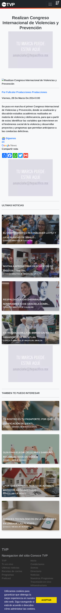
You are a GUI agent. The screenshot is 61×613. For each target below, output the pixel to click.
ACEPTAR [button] (46, 600)
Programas (8, 575)
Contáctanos (37, 564)
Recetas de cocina (12, 571)
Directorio (35, 571)
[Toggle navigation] (50, 4)
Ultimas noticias (10, 567)
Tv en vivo (7, 564)
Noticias (35, 575)
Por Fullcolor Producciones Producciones (24, 92)
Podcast (6, 578)
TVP (4, 560)
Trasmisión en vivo (40, 582)
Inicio (33, 560)
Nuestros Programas (41, 578)
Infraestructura (38, 585)
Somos (34, 567)
